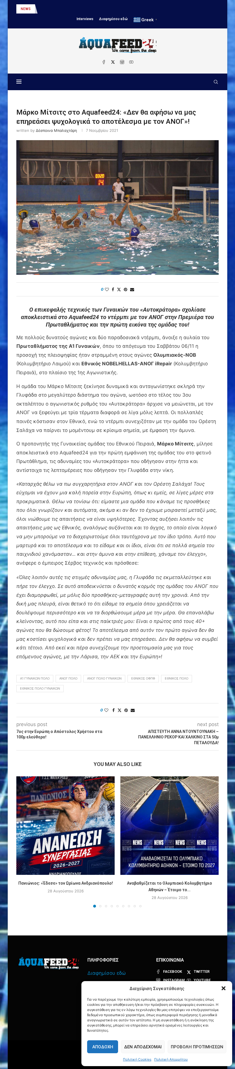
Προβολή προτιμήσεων (197, 1046)
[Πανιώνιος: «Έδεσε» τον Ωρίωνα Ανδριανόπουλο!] (65, 825)
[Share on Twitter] (119, 289)
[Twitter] (113, 62)
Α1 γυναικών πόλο (35, 678)
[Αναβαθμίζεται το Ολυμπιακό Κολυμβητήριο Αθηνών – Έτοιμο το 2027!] (169, 825)
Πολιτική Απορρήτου (171, 1059)
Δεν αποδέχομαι (143, 1046)
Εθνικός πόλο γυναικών (40, 688)
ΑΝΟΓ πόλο (68, 678)
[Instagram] (122, 62)
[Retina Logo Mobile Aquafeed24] (49, 963)
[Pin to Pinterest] (125, 289)
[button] (223, 988)
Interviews (85, 19)
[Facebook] (104, 62)
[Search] (216, 82)
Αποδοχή (102, 1046)
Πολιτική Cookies (137, 1059)
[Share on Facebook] (113, 289)
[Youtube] (131, 62)
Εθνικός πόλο (176, 678)
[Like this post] (107, 289)
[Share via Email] (132, 289)
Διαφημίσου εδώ (113, 19)
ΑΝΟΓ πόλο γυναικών (104, 678)
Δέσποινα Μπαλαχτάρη (56, 130)
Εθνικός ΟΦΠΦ (143, 678)
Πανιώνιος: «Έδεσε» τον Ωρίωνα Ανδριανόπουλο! (65, 883)
